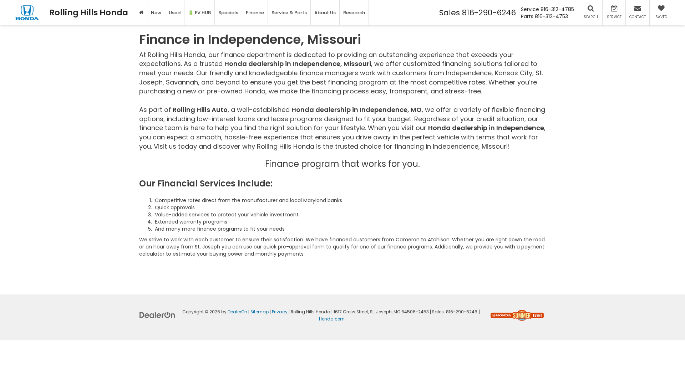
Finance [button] (255, 12)
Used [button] (175, 12)
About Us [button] (325, 12)
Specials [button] (228, 12)
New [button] (156, 12)
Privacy (280, 312)
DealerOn (237, 312)
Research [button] (354, 12)
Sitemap (259, 312)
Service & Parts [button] (289, 12)
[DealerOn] (157, 314)
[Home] (141, 12)
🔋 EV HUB (199, 12)
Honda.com (332, 319)
